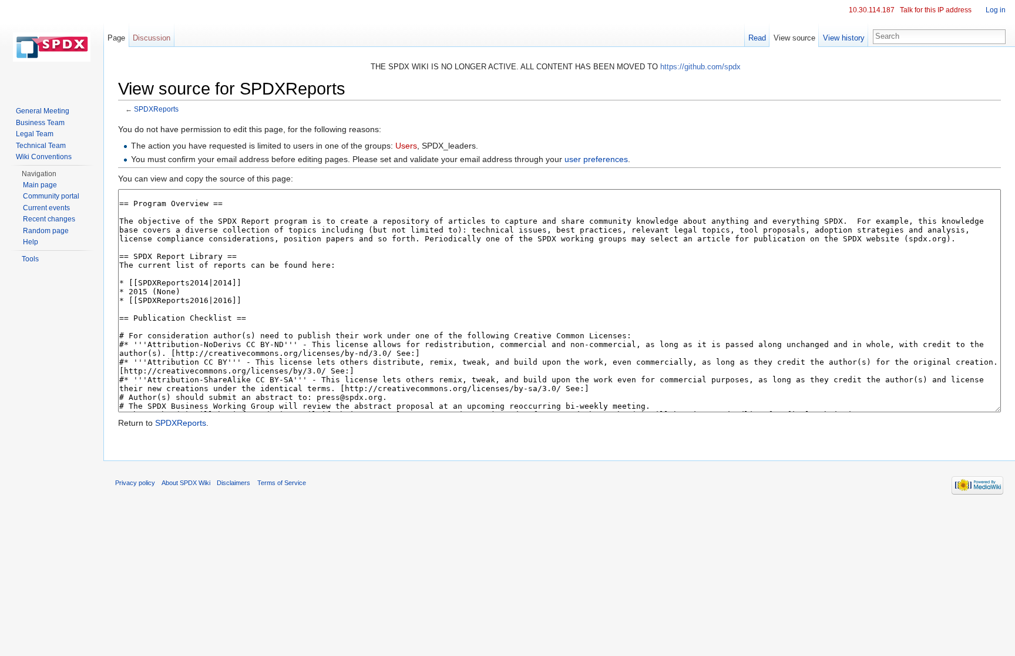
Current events (46, 208)
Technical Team (41, 146)
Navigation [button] (39, 174)
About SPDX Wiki (186, 482)
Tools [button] (30, 259)
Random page (46, 231)
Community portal (51, 196)
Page (116, 37)
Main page (40, 185)
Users (406, 145)
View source (794, 37)
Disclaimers (233, 482)
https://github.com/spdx (700, 66)
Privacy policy (135, 482)
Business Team (40, 123)
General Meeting (42, 111)
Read (757, 37)
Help (30, 242)
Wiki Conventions (44, 157)
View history (844, 37)
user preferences (596, 159)
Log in (996, 10)
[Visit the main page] (52, 47)
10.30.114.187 (872, 10)
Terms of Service (281, 482)
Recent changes (49, 219)
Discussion (151, 37)
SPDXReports (156, 109)
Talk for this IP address (936, 10)
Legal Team (34, 134)
